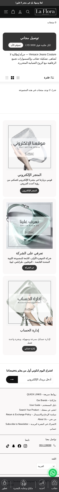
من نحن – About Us (47, 419)
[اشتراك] (12, 379)
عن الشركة (29, 268)
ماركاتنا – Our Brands (46, 400)
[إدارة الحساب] (29, 302)
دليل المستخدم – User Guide (43, 405)
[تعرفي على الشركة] (29, 225)
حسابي (53, 429)
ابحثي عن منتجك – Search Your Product (37, 410)
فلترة (47, 77)
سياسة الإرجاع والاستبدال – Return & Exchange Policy (31, 414)
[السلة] (13, 12)
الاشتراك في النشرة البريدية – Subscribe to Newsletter (31, 424)
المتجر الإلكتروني (29, 190)
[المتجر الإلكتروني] (29, 147)
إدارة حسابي (30, 348)
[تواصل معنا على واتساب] (53, 473)
